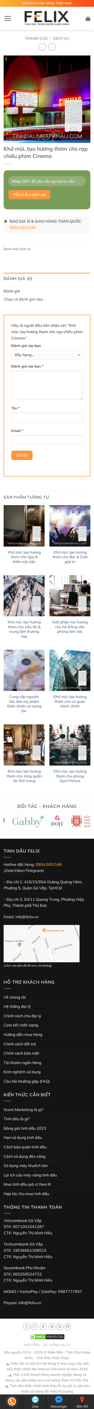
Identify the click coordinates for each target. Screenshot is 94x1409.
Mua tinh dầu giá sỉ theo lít (27, 1184)
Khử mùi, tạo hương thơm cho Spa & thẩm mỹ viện (24, 557)
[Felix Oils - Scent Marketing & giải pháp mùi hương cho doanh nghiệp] (47, 18)
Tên (15, 408)
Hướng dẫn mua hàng (23, 1034)
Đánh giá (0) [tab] (18, 278)
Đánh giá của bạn (26, 346)
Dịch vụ (61, 38)
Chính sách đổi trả (20, 1043)
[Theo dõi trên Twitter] (43, 1326)
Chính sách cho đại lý (22, 1015)
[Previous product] (51, 47)
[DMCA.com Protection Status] (47, 1336)
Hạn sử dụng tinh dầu (23, 1137)
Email (17, 431)
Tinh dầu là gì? (17, 1118)
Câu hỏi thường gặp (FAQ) (27, 1081)
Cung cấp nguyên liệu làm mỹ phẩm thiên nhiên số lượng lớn (24, 703)
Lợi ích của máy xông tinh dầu (30, 1175)
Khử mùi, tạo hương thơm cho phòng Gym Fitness (70, 776)
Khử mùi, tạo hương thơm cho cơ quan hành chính (70, 701)
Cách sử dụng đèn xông (25, 1156)
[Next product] (42, 47)
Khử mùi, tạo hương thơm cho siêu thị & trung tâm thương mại (24, 629)
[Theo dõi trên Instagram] (34, 1326)
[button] (8, 18)
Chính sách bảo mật (21, 1053)
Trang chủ (36, 38)
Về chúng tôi (15, 997)
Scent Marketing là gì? (23, 1109)
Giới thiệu (32, 1345)
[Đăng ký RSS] (59, 1326)
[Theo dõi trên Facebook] (26, 1326)
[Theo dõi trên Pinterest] (51, 1326)
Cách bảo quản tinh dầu (25, 1146)
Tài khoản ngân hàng (22, 1062)
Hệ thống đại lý (17, 1006)
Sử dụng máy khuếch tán (26, 1165)
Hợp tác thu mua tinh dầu (26, 1193)
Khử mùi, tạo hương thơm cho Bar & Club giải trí (70, 557)
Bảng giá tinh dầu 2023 (25, 1128)
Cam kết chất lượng (21, 1025)
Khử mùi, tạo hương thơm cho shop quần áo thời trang (24, 776)
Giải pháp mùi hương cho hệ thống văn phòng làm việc (70, 627)
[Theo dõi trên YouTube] (67, 1326)
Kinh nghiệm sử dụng (22, 1071)
